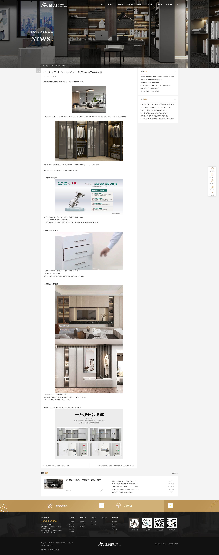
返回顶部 (212, 195)
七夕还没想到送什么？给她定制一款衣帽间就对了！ (125, 484)
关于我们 (72, 517)
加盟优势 (114, 522)
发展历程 (71, 524)
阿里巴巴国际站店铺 (53, 550)
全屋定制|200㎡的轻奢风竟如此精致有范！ (152, 79)
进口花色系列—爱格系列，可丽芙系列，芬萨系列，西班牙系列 (85, 480)
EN (177, 4)
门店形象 (114, 529)
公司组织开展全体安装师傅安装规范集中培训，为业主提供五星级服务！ (160, 119)
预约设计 (212, 183)
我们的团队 (72, 526)
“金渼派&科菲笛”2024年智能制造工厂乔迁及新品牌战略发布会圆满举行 (115, 466)
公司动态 (64, 66)
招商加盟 (212, 189)
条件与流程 (115, 524)
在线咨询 (212, 171)
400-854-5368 (49, 521)
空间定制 (82, 524)
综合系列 (82, 526)
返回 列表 (38, 70)
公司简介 (71, 522)
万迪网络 (176, 544)
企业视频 (71, 531)
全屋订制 (83, 517)
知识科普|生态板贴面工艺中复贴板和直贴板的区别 (154, 113)
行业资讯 (93, 524)
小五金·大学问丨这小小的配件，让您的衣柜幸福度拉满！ (156, 85)
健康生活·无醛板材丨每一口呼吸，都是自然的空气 (56, 466)
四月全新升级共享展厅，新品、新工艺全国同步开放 (154, 116)
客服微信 (212, 177)
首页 (52, 66)
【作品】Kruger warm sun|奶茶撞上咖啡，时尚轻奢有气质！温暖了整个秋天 (161, 76)
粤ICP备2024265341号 (47, 545)
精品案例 (104, 517)
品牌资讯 (57, 66)
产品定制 (82, 522)
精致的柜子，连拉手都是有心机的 (150, 82)
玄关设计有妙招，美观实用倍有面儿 (150, 91)
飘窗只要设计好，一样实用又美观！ (150, 88)
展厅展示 (71, 529)
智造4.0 (114, 526)
